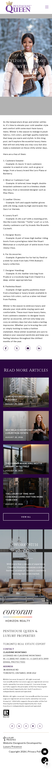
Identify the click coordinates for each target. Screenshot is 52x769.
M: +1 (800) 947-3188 (14, 658)
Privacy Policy (35, 751)
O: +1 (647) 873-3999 (37, 658)
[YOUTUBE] (32, 726)
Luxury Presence (12, 746)
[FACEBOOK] (12, 726)
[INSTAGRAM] (26, 726)
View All (26, 517)
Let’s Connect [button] (26, 588)
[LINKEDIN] (19, 726)
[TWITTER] (39, 726)
